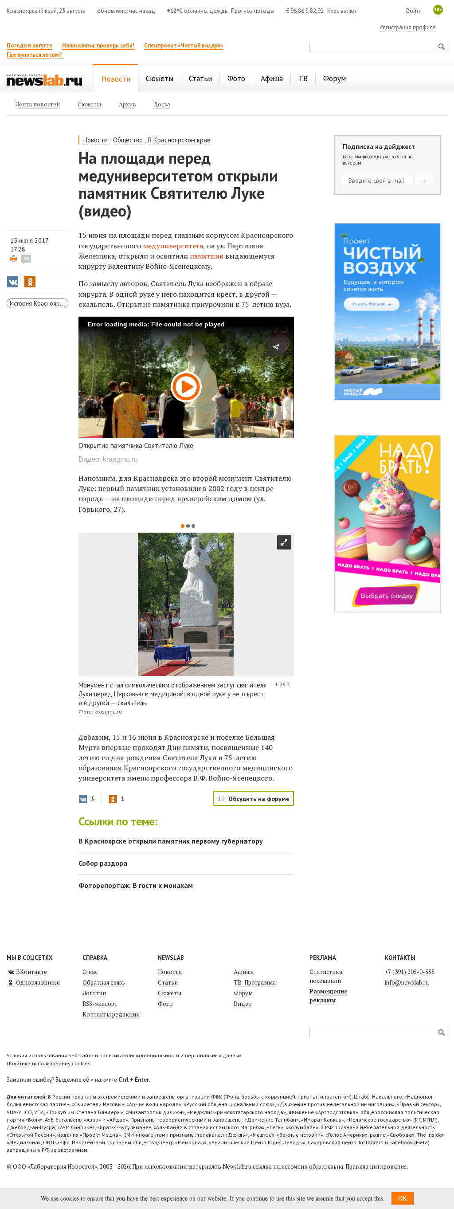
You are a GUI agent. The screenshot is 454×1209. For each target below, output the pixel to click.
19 (26, 258)
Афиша (244, 972)
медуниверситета (173, 246)
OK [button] (402, 1198)
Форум (243, 993)
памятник (206, 256)
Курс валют (341, 11)
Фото (165, 1004)
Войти (414, 11)
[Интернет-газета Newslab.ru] (44, 79)
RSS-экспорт (99, 1004)
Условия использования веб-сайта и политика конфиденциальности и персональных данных (124, 1055)
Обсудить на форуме (259, 799)
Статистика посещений (325, 976)
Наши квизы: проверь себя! (98, 45)
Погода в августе (29, 45)
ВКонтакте (31, 972)
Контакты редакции (111, 1014)
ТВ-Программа (255, 982)
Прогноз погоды (252, 11)
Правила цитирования (376, 1166)
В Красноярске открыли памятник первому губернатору (170, 840)
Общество (128, 140)
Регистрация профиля (408, 27)
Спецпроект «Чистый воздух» (183, 45)
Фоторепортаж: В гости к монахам (135, 885)
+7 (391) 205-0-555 (409, 972)
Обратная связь (103, 982)
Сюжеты (169, 993)
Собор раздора (102, 863)
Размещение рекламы (328, 995)
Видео (243, 1004)
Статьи (168, 982)
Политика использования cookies (48, 1063)
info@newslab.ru (407, 982)
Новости (95, 140)
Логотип (94, 993)
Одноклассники (37, 982)
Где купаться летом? (34, 55)
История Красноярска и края (39, 303)
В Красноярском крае (179, 140)
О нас (90, 972)
